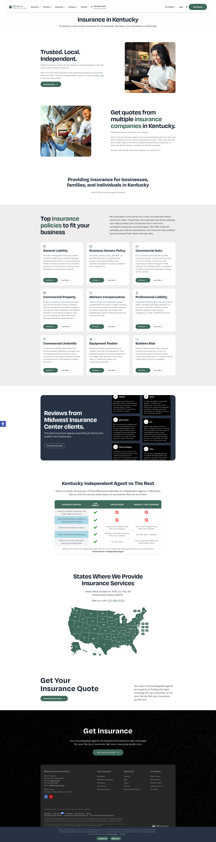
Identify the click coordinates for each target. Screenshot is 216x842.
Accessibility (47, 813)
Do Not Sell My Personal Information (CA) (76, 815)
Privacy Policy (57, 813)
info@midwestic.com (56, 785)
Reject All (115, 838)
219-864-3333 (98, 75)
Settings (123, 834)
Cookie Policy (69, 813)
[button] (3, 424)
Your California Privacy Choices (53, 815)
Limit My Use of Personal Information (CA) (102, 815)
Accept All (102, 838)
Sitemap (88, 813)
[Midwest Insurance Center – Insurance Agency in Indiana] (162, 826)
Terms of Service (79, 813)
